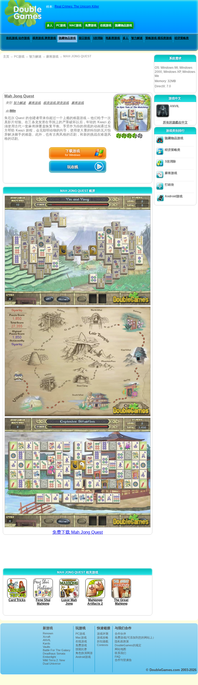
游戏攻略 (102, 637)
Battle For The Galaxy (56, 650)
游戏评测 (102, 633)
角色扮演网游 (84, 653)
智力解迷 (137, 38)
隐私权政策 (122, 641)
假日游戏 (84, 38)
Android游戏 (174, 196)
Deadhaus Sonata (54, 653)
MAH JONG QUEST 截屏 (77, 191)
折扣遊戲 (102, 641)
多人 (50, 25)
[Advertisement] (77, 75)
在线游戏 (105, 25)
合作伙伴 (120, 633)
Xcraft (46, 636)
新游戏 (48, 628)
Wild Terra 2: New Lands (54, 662)
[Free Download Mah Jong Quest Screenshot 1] (78, 250)
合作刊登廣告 (123, 659)
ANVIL (47, 640)
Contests (102, 645)
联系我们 (120, 653)
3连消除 (98, 38)
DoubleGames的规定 (128, 645)
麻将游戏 (52, 56)
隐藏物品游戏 (123, 25)
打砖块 (169, 184)
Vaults (46, 646)
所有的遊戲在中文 (175, 122)
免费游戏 (90, 25)
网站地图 (120, 649)
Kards (46, 643)
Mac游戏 (75, 25)
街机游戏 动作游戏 (18, 38)
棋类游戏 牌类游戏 (44, 38)
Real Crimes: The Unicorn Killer (77, 6)
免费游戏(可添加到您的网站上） (135, 637)
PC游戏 (61, 25)
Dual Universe (52, 663)
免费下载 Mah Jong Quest (77, 532)
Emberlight (49, 656)
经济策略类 (182, 38)
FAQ (117, 656)
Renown (48, 633)
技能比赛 (81, 649)
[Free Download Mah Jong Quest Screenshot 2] (78, 361)
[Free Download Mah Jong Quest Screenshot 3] (78, 472)
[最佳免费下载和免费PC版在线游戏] (23, 14)
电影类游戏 (113, 38)
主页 (6, 56)
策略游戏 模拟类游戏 (158, 38)
